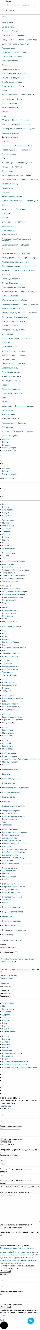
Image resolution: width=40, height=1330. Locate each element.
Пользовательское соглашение (15, 1064)
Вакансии (6, 445)
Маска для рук (7, 226)
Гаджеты (5, 397)
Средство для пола (10, 368)
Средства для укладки (11, 266)
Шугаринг (25, 245)
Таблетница (32, 291)
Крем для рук (19, 222)
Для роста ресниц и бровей (13, 35)
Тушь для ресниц (9, 154)
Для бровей (6, 145)
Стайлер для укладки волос (24, 270)
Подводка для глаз (9, 150)
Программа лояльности (12, 1053)
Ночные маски (8, 99)
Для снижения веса (10, 325)
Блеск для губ (7, 162)
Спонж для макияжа (29, 179)
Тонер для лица (8, 48)
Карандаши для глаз (23, 145)
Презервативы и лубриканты (14, 930)
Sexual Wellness (8, 414)
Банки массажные (9, 291)
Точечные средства (10, 60)
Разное (18, 380)
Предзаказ (13, 435)
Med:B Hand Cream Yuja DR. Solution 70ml (18, 969)
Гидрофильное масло (11, 69)
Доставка (6, 439)
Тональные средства (10, 133)
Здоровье (6, 274)
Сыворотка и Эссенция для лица (15, 44)
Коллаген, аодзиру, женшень (13, 312)
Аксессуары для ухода (11, 107)
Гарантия (6, 442)
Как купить (6, 1039)
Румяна (32, 128)
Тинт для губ (17, 167)
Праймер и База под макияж (13, 128)
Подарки (5, 385)
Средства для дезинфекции (13, 287)
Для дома (6, 342)
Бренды (30, 431)
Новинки (5, 431)
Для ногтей (6, 222)
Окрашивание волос (10, 253)
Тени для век (26, 150)
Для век (5, 31)
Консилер (25, 120)
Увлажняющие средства (12, 196)
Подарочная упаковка (11, 389)
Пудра (14, 120)
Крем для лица (8, 39)
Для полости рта (8, 351)
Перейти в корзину (7, 978)
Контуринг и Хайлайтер (11, 124)
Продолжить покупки (8, 975)
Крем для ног (7, 209)
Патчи (19, 99)
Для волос (6, 249)
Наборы (22, 355)
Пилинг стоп (7, 213)
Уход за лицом (8, 22)
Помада (5, 167)
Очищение (6, 65)
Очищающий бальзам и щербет (15, 73)
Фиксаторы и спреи (10, 137)
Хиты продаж (17, 431)
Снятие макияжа (9, 86)
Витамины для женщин (11, 308)
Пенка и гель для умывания (13, 77)
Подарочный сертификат (12, 393)
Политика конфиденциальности (15, 1061)
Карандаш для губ (24, 162)
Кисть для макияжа (9, 179)
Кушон (27, 124)
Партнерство (7, 1056)
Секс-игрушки (8, 934)
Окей (2, 1320)
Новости (5, 1036)
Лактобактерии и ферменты (13, 321)
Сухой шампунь (30, 257)
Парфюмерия (7, 410)
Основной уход (8, 27)
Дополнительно (8, 171)
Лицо (4, 116)
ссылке (3, 1315)
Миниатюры (7, 406)
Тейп (22, 291)
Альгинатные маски (10, 94)
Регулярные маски (9, 103)
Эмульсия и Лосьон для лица (14, 52)
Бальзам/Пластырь (10, 283)
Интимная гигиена (9, 234)
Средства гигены (9, 230)
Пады (21, 86)
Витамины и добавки (10, 295)
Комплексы (33, 312)
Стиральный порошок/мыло (13, 363)
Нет (4, 1152)
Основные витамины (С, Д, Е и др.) (16, 338)
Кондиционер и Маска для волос (15, 262)
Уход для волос (30, 266)
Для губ (15, 31)
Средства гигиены (9, 346)
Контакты (6, 1047)
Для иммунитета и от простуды (14, 317)
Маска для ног (22, 209)
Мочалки (22, 351)
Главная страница (8, 940)
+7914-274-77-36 (9, 450)
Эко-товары (7, 380)
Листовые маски (28, 94)
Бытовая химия (8, 359)
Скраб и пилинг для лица (12, 82)
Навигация (4, 983)
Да (1, 1152)
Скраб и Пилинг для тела (12, 200)
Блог (4, 435)
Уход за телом (7, 188)
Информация (5, 986)
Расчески (5, 270)
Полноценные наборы (24, 406)
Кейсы (29, 175)
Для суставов (7, 334)
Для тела (5, 192)
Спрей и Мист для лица (27, 39)
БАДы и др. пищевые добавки (14, 300)
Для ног (5, 205)
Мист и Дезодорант (10, 245)
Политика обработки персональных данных (20, 1067)
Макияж (5, 111)
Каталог (5, 504)
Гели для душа (32, 200)
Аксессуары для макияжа (12, 175)
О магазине (7, 1050)
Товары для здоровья (11, 278)
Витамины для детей (10, 304)
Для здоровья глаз (30, 304)
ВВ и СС (5, 120)
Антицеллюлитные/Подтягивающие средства (16, 240)
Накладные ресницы (10, 183)
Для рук (5, 217)
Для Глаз (5, 141)
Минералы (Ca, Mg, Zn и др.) (13, 329)
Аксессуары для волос (11, 257)
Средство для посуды (11, 372)
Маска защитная (8, 355)
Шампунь (26, 253)
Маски (4, 90)
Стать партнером (9, 447)
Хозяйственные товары (11, 376)
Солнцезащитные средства (13, 56)
